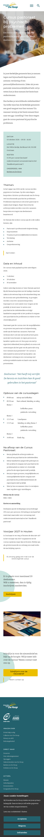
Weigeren (22, 826)
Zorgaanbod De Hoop (11, 789)
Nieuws (6, 780)
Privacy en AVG (8, 738)
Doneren (6, 753)
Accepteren (22, 819)
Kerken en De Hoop (14, 172)
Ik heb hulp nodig (9, 732)
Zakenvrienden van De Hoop (13, 762)
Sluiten (24, 812)
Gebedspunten (8, 783)
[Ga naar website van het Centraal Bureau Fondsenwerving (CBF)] (6, 717)
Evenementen (8, 786)
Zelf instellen (22, 833)
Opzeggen (6, 759)
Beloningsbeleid (9, 741)
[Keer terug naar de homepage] (10, 6)
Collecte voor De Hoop (11, 735)
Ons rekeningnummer (11, 756)
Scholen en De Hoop (10, 768)
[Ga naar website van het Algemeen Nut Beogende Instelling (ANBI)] (15, 717)
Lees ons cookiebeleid (12, 812)
